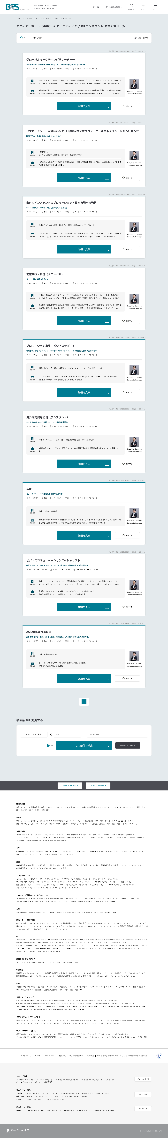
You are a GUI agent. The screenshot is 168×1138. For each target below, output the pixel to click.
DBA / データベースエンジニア (135, 940)
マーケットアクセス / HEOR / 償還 (88, 973)
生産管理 (36, 810)
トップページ (20, 18)
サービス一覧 (143, 1094)
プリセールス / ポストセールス (63, 948)
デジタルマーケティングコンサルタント (106, 879)
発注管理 (57, 1023)
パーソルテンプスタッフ (44, 1080)
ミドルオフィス (46, 838)
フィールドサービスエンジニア (93, 899)
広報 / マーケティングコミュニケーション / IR (82, 1006)
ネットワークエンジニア (24, 948)
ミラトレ (46, 1099)
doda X (84, 1096)
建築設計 (31, 865)
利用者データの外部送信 (137, 1056)
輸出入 (117, 1020)
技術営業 (54, 854)
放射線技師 (76, 976)
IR (30, 810)
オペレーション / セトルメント (77, 838)
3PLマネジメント (22, 1020)
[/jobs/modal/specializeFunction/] (33, 734)
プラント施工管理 (81, 865)
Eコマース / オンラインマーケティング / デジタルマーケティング (37, 1003)
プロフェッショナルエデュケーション (122, 976)
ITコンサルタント (73, 945)
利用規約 (62, 1056)
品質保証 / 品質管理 (98, 824)
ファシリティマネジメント (130, 865)
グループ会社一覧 (143, 1079)
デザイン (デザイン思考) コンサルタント (77, 879)
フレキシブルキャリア (70, 1093)
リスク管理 (20, 840)
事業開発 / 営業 (59, 1001)
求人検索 (29, 18)
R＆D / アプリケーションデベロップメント (129, 851)
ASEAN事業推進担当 (38, 632)
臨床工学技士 (119, 973)
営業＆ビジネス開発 (92, 901)
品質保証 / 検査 (108, 948)
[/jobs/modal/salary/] (67, 734)
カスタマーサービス (61, 1020)
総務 (78, 1034)
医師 (134, 987)
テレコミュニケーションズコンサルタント (52, 888)
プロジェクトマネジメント (80, 824)
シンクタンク (73, 888)
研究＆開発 (111, 824)
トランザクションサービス (59, 840)
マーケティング (41, 824)
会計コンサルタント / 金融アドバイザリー (30, 879)
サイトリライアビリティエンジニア (127, 948)
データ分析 (112, 1001)
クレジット (39, 835)
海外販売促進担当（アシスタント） (47, 417)
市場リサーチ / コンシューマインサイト (29, 1006)
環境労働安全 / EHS (91, 821)
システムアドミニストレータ (26, 951)
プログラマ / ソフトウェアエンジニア (88, 948)
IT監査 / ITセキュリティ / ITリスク (53, 945)
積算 (58, 865)
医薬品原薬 (20, 851)
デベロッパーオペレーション (26, 943)
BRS (56, 1096)
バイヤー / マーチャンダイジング (41, 1020)
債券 (84, 835)
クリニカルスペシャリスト (34, 973)
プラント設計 (94, 865)
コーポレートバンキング (24, 835)
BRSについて (26, 1056)
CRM (104, 1001)
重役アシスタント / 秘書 (66, 1034)
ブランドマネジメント (43, 1001)
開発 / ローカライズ (44, 943)
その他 (92, 838)
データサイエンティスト (114, 940)
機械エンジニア (54, 824)
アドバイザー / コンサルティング (57, 807)
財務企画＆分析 (21, 810)
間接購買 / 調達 (127, 1020)
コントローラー (109, 807)
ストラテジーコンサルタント (26, 888)
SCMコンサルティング (78, 1023)
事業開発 (19, 973)
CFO (99, 807)
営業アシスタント (131, 1037)
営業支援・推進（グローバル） (45, 274)
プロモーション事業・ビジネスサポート (50, 346)
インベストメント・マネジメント (27, 838)
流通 (95, 1020)
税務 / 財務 (45, 810)
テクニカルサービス (66, 854)
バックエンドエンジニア (37, 940)
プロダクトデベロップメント (56, 926)
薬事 (84, 976)
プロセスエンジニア (81, 851)
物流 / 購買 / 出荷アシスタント (54, 1037)
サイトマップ (50, 1056)
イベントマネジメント (69, 1003)
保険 (113, 835)
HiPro (64, 1099)
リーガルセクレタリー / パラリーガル (28, 1037)
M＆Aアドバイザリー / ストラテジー (107, 882)
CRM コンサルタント (54, 879)
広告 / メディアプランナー (25, 1001)
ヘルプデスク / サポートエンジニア (28, 945)
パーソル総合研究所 (46, 1082)
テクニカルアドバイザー (40, 929)
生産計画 (65, 1023)
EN (98, 7)
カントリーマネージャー (74, 821)
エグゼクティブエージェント (42, 1096)
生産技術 (66, 824)
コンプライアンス (22, 962)
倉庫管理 (117, 1023)
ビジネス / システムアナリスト (77, 940)
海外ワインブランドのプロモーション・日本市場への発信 (61, 202)
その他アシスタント (115, 1037)
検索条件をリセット (127, 746)
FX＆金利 (106, 835)
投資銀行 (129, 835)
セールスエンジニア (23, 929)
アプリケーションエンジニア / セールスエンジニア (33, 821)
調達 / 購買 (87, 1020)
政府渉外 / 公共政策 (37, 962)
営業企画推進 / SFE (67, 973)
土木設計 (51, 865)
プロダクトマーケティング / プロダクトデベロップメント (119, 1006)
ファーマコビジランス (23, 990)
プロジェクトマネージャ (52, 868)
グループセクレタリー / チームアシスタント (97, 1034)
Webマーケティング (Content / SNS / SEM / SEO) (69, 1009)
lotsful (29, 1099)
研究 (125, 838)
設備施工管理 (105, 865)
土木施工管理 (41, 865)
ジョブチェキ (44, 1093)
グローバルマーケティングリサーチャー (50, 59)
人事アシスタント (120, 1034)
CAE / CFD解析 (58, 821)
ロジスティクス (46, 1023)
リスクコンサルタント (99, 885)
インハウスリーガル (53, 962)
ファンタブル (55, 1093)
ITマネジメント (87, 945)
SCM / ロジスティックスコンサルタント (122, 885)
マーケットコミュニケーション (122, 1003)
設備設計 (116, 865)
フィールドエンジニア (77, 943)
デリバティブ (49, 835)
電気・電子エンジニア (107, 821)
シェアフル (37, 1099)
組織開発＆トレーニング (37, 912)
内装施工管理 (20, 868)
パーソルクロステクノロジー (90, 1080)
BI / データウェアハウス (56, 940)
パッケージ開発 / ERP (42, 948)
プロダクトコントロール (106, 838)
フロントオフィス (94, 835)
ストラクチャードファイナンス (36, 840)
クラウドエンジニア (96, 940)
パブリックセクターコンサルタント (77, 885)
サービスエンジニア (101, 976)
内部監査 (121, 835)
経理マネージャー (22, 807)
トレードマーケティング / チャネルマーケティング (33, 1009)
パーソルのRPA (32, 1110)
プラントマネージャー (23, 901)
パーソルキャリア (108, 1080)
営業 (118, 824)
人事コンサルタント (60, 882)
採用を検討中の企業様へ (114, 7)
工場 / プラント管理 (105, 1020)
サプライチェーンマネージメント (100, 1023)
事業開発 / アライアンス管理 (25, 987)
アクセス (38, 1056)
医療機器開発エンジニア (24, 976)
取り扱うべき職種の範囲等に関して (111, 1056)
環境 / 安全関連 (67, 865)
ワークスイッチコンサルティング (50, 1110)
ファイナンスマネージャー (125, 807)
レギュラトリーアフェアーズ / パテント (29, 854)
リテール (144, 1006)
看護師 (141, 987)
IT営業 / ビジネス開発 (101, 945)
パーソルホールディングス (25, 1080)
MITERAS (80, 1110)
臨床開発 (41, 987)
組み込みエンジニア (124, 821)
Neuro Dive (55, 1099)
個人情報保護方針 (76, 1056)
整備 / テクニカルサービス (25, 824)
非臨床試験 (37, 990)
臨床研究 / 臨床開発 (51, 973)
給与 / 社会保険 (105, 912)
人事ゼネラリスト (92, 912)
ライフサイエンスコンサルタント (81, 882)
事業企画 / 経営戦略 (88, 807)
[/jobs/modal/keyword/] (117, 734)
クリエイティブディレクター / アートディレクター (83, 1001)
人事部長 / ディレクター (56, 912)
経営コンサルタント (128, 882)
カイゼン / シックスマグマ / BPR (27, 1023)
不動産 (118, 838)
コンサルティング (22, 899)
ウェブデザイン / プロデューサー (49, 951)
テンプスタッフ (32, 1093)
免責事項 (90, 1056)
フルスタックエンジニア (116, 943)
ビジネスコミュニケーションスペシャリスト (53, 560)
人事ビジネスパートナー (75, 912)
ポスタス (89, 1110)
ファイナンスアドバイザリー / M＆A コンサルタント (33, 882)
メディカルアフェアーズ (135, 973)
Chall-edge (83, 1093)
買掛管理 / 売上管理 (37, 807)
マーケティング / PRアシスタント (77, 1037)
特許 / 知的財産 (68, 962)
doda (28, 1096)
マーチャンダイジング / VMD (54, 1006)
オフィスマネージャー (99, 1037)
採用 (114, 912)
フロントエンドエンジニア (96, 943)
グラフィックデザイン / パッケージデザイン (94, 1003)
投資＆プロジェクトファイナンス (118, 899)
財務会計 (140, 807)
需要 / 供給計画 (76, 1020)
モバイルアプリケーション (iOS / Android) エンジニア (129, 945)
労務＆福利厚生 (21, 912)
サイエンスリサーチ (108, 901)
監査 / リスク (75, 807)
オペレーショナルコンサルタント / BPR (49, 885)
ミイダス (63, 1096)
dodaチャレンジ (74, 1096)
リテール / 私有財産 (135, 838)
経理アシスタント (22, 1034)
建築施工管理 (20, 865)
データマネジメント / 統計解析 (56, 987)
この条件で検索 (84, 745)
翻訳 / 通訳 (143, 1037)
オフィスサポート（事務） (42, 18)
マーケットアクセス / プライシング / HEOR (84, 987)
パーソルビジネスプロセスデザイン (66, 1080)
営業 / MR (78, 990)
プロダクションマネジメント (87, 926)
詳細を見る (84, 106)
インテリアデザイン (34, 868)
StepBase (111, 1110)
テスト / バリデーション (131, 824)
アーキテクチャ (21, 940)
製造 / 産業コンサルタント (25, 885)
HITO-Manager (69, 1110)
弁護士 (77, 962)
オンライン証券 (59, 838)
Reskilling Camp (99, 1110)
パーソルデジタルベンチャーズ (26, 1082)
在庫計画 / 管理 (140, 1020)
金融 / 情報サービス (73, 835)
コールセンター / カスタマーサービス (43, 1034)
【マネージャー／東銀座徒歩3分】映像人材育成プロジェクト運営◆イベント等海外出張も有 (82, 131)
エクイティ (60, 835)
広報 (29, 489)
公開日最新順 (142, 38)
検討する (129, 106)
